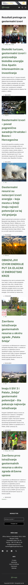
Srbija (6, 44)
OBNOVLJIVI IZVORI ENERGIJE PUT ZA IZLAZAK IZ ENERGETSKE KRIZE (13, 268)
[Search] (22, 7)
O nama (14, 560)
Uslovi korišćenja (14, 564)
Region (7, 115)
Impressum (14, 566)
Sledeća (4, 499)
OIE (10, 44)
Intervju (7, 255)
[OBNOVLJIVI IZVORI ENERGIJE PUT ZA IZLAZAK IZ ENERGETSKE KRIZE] (14, 245)
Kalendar (14, 568)
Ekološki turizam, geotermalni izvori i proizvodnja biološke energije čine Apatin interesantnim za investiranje (14, 61)
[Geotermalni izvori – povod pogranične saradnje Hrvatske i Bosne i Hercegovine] (14, 105)
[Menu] (25, 7)
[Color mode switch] (19, 7)
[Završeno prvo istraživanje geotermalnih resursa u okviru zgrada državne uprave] (14, 440)
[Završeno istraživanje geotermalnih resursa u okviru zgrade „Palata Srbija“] (14, 306)
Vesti (12, 44)
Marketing (14, 562)
